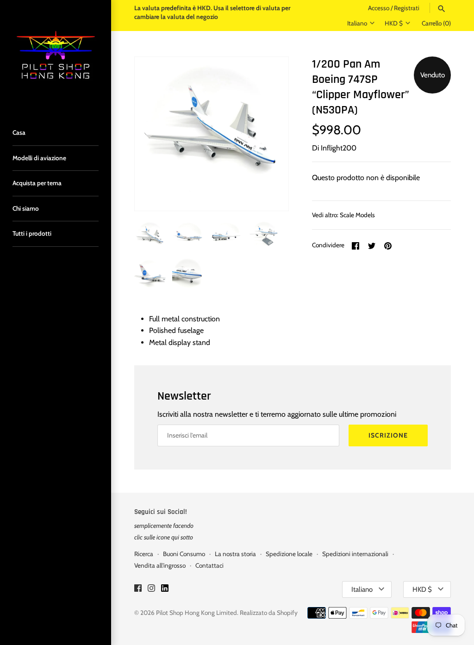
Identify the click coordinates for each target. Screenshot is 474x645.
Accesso (378, 8)
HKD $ (394, 23)
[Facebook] (138, 589)
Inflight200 (338, 148)
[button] (269, 134)
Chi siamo (25, 208)
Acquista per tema (37, 183)
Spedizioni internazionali (355, 553)
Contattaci (209, 565)
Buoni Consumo (184, 553)
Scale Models (357, 215)
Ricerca (143, 553)
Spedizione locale (289, 553)
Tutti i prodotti (31, 233)
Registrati (406, 8)
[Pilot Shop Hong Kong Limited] (55, 55)
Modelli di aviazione (39, 158)
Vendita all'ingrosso (160, 565)
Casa (18, 132)
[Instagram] (151, 589)
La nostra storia (235, 553)
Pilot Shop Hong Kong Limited (196, 612)
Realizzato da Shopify (269, 612)
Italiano (357, 23)
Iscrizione (388, 435)
